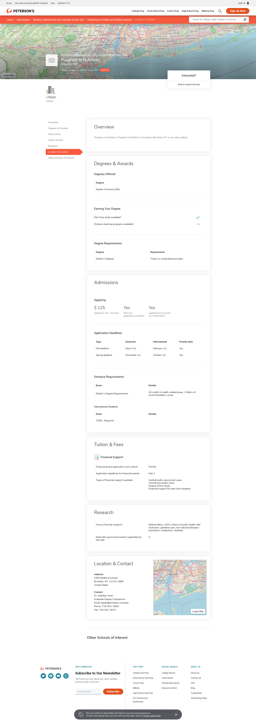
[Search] (220, 11)
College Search (168, 673)
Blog (9, 3)
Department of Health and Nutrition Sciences (109, 19)
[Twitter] (43, 676)
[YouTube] (58, 676)
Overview (53, 122)
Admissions (54, 134)
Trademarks (196, 693)
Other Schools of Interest (61, 157)
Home (10, 19)
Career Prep (173, 11)
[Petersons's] (20, 11)
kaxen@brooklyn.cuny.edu (114, 602)
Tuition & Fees (55, 140)
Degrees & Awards (58, 128)
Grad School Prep (155, 11)
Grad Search (167, 678)
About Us (195, 673)
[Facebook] (50, 676)
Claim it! (104, 70)
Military (136, 688)
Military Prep (208, 11)
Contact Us (196, 678)
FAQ (53, 3)
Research (53, 146)
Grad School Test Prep (143, 678)
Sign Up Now (237, 10)
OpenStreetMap (236, 25)
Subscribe (113, 691)
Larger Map (8, 75)
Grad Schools (23, 19)
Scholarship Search (170, 683)
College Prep (138, 11)
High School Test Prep (143, 693)
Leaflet (221, 25)
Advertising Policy (199, 698)
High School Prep (190, 11)
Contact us (64, 3)
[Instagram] (66, 676)
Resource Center (169, 688)
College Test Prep (141, 673)
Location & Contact (58, 152)
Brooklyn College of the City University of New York (58, 19)
